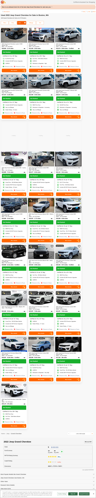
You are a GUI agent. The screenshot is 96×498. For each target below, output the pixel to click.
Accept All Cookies (84, 493)
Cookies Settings (62, 493)
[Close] (93, 493)
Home (3, 433)
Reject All (73, 493)
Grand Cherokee (16, 433)
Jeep (7, 433)
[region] (48, 494)
